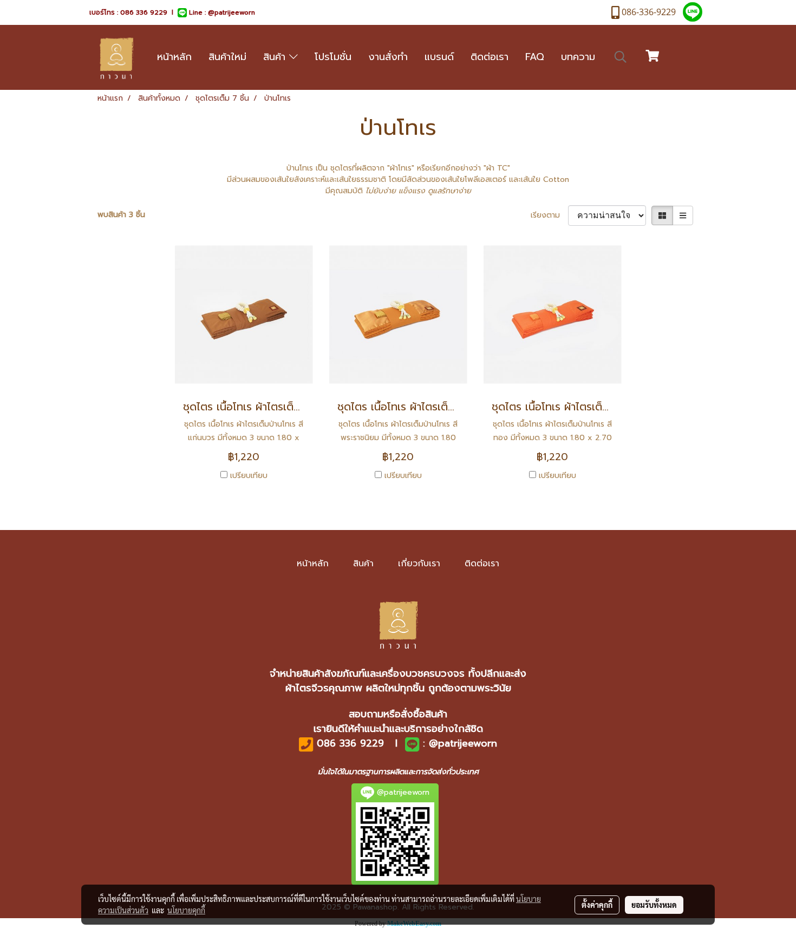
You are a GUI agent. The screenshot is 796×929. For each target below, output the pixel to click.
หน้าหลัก (174, 56)
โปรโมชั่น (333, 56)
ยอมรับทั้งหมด (654, 905)
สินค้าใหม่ (227, 56)
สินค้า (276, 56)
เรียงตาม (549, 215)
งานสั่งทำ (388, 56)
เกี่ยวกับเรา (419, 563)
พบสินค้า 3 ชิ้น (121, 214)
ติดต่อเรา (489, 56)
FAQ (534, 56)
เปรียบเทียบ (248, 475)
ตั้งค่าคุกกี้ (597, 905)
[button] (620, 57)
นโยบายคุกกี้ (186, 910)
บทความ (578, 56)
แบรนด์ (439, 56)
